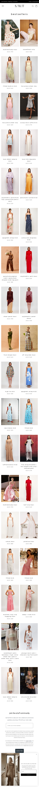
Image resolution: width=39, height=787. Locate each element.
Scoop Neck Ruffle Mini (29, 122)
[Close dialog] (36, 754)
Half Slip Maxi (29, 505)
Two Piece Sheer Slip (29, 86)
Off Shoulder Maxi (29, 355)
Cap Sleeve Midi (10, 428)
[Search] (33, 6)
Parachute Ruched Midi (29, 197)
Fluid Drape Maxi (10, 355)
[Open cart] (36, 6)
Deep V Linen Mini (29, 614)
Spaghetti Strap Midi (10, 238)
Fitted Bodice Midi (10, 86)
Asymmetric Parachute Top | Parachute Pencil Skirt (10, 199)
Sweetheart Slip (29, 49)
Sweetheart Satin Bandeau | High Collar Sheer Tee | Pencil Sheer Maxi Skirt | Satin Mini (10, 656)
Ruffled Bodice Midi (10, 464)
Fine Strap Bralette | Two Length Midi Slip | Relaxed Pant (29, 466)
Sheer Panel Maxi (10, 316)
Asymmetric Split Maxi (28, 276)
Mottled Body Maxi (10, 49)
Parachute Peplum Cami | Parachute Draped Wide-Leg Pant (10, 278)
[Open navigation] (3, 6)
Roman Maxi (10, 541)
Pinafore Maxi (29, 541)
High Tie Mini (10, 391)
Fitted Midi (29, 428)
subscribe (19, 751)
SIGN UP (28, 774)
